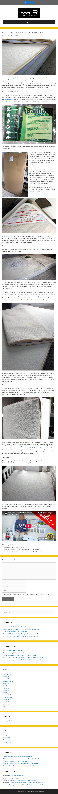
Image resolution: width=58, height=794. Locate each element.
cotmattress (7, 547)
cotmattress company (18, 547)
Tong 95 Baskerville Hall (16, 650)
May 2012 (6, 704)
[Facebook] (28, 2)
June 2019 (6, 676)
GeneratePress (40, 791)
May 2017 (6, 688)
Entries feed (6, 737)
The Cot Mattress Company (25, 78)
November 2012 (8, 697)
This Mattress (8, 99)
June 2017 (6, 686)
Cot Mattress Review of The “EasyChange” (15, 631)
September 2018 (8, 681)
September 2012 (8, 699)
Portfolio (13, 506)
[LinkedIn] (32, 2)
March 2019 (6, 679)
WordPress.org (7, 742)
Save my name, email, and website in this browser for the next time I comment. (27, 594)
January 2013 (7, 695)
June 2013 (6, 692)
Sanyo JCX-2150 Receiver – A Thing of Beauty (22, 655)
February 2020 (7, 674)
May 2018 (6, 683)
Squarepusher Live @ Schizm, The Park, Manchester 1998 (26, 657)
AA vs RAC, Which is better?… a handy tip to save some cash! (21, 549)
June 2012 (6, 702)
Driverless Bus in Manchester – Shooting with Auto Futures (20, 636)
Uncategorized (8, 545)
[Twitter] (25, 2)
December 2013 (7, 690)
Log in (5, 735)
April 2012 (6, 706)
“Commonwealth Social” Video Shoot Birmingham (17, 627)
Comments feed (7, 740)
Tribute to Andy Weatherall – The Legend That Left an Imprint (22, 552)
